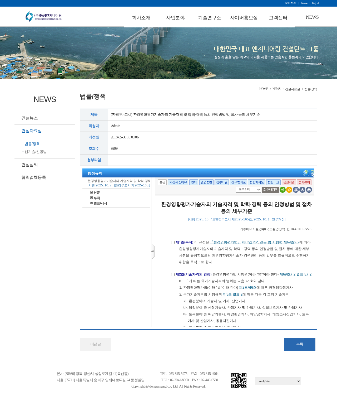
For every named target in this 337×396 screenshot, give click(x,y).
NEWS (312, 17)
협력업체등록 (33, 177)
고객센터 (278, 17)
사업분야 (175, 17)
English (315, 3)
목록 (299, 344)
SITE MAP (290, 3)
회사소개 (141, 17)
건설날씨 (29, 164)
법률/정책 (32, 144)
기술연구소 (209, 17)
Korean (304, 3)
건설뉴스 (29, 118)
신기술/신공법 (35, 152)
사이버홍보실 (244, 17)
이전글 (95, 344)
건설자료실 (31, 130)
